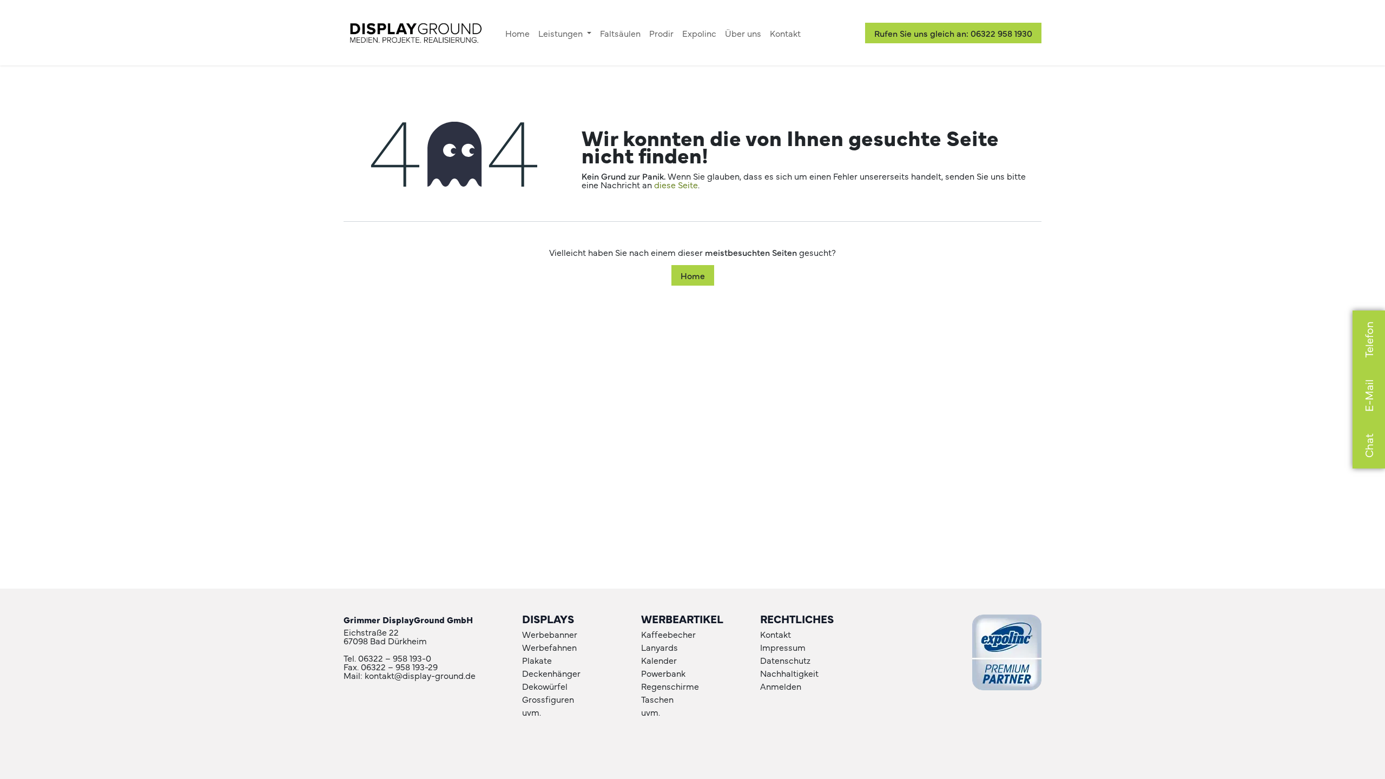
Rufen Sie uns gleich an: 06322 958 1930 (953, 33)
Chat (1368, 445)
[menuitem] (517, 33)
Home (693, 275)
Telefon (1368, 339)
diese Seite (676, 184)
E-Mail (1368, 395)
